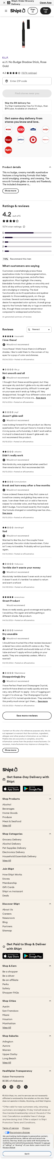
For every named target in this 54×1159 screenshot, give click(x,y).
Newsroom (8, 918)
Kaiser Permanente (13, 1076)
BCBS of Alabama (12, 1081)
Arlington (7, 1041)
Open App (46, 3)
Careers (7, 914)
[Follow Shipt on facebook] (4, 1087)
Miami (5, 1015)
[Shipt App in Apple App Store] (11, 789)
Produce (7, 817)
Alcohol (6, 804)
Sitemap (7, 930)
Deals (5, 895)
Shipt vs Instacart (12, 891)
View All (6, 825)
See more (41, 398)
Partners (7, 926)
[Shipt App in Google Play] (33, 789)
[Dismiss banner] (4, 3)
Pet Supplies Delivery (14, 848)
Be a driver (8, 976)
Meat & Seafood (11, 821)
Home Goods (10, 813)
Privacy (26, 1128)
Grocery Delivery (11, 839)
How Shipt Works (12, 874)
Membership (9, 883)
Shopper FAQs (10, 992)
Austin (5, 1006)
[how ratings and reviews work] (24, 226)
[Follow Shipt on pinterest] (18, 1087)
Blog (5, 922)
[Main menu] (6, 11)
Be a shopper (10, 971)
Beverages (8, 809)
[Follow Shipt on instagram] (11, 1087)
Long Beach (9, 1058)
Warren (6, 1050)
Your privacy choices (19, 1133)
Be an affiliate (10, 980)
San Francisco (10, 1011)
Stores (6, 879)
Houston (7, 1019)
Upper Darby (9, 1054)
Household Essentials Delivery (19, 856)
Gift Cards (8, 887)
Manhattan (9, 1023)
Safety (6, 988)
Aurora (6, 1046)
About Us (7, 909)
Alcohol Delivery (11, 844)
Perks (5, 984)
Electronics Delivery (13, 852)
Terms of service (10, 1128)
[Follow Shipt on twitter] (26, 1087)
